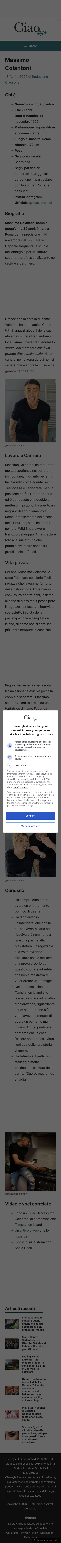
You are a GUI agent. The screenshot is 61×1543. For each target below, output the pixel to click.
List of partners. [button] (20, 787)
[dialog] (30, 771)
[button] (30, 765)
